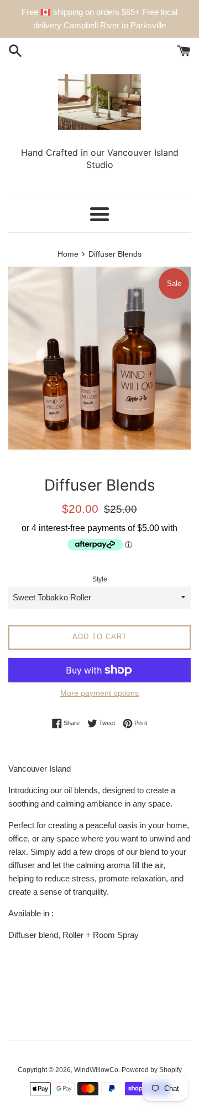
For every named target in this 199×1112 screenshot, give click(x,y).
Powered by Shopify (152, 1070)
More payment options (99, 692)
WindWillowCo (96, 1070)
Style (99, 579)
